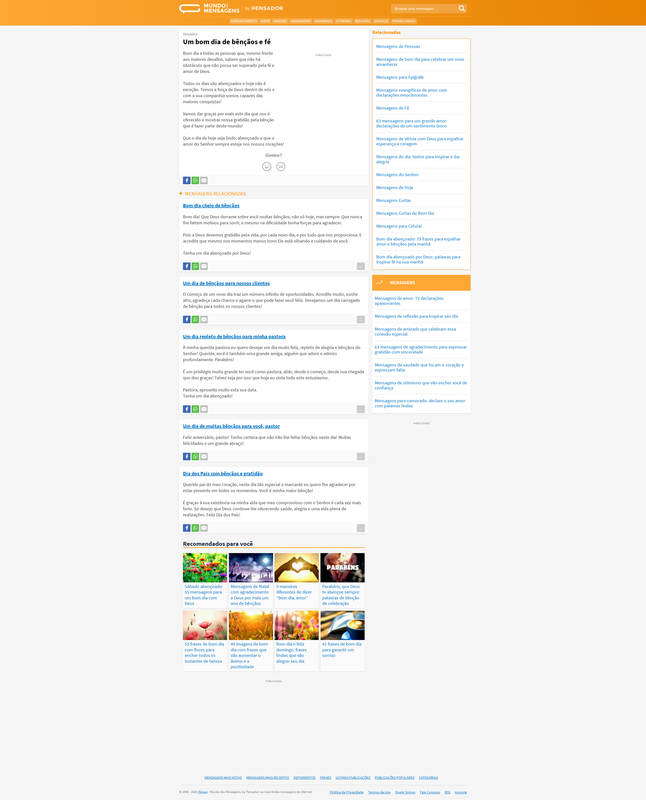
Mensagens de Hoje (394, 187)
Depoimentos (304, 777)
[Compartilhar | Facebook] (187, 180)
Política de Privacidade (347, 792)
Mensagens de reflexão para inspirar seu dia (416, 316)
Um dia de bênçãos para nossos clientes (226, 283)
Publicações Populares (394, 777)
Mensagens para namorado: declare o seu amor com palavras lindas (420, 403)
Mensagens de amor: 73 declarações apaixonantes (409, 300)
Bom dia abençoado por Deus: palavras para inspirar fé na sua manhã (418, 259)
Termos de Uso (379, 792)
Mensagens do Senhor (397, 174)
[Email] (204, 180)
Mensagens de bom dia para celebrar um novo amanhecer (420, 61)
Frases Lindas (403, 21)
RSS (447, 792)
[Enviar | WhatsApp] (195, 180)
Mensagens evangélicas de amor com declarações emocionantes (411, 92)
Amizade (280, 21)
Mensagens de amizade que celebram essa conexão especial (415, 331)
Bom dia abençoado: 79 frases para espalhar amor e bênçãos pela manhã (418, 241)
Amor (265, 21)
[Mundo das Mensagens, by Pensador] (249, 9)
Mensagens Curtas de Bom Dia (405, 213)
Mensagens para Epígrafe (400, 77)
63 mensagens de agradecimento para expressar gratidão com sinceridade (421, 349)
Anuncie (461, 792)
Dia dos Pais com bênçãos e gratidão (223, 473)
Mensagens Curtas (393, 200)
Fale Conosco (430, 792)
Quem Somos (405, 792)
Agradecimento (244, 21)
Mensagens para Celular (399, 226)
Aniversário (301, 21)
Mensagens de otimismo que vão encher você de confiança (421, 385)
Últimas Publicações (353, 777)
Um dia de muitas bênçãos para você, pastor (231, 426)
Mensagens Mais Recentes (267, 777)
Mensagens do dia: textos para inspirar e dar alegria (418, 159)
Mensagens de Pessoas (398, 46)
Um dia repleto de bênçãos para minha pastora (234, 336)
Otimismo (343, 21)
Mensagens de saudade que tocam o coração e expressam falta (419, 367)
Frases (325, 777)
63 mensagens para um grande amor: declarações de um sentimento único (411, 123)
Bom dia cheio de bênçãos (211, 205)
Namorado (323, 21)
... (360, 266)
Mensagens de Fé (392, 108)
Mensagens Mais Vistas (223, 777)
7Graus (202, 792)
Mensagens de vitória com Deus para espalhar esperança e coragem (420, 141)
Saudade (381, 21)
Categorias (428, 777)
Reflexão (362, 21)
